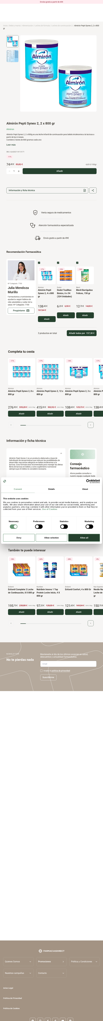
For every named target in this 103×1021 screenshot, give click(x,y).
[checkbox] (39, 263)
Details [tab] (51, 489)
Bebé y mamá (15, 26)
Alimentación (27, 26)
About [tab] (85, 489)
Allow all (84, 538)
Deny (18, 538)
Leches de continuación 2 (62, 26)
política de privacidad (61, 671)
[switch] (39, 526)
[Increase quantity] (19, 171)
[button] (51, 961)
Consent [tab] (18, 489)
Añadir (47, 319)
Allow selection (51, 538)
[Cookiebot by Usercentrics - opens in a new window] (88, 481)
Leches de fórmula (42, 26)
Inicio (5, 26)
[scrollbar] (50, 425)
